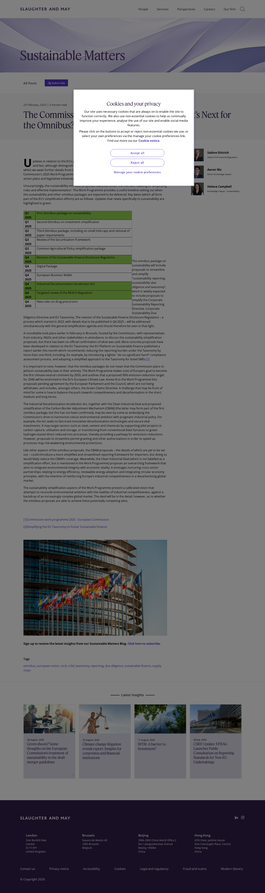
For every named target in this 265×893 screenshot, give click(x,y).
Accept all (137, 153)
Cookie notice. (149, 141)
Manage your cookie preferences (137, 172)
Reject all (137, 163)
